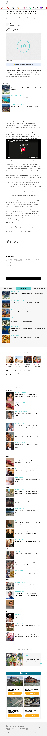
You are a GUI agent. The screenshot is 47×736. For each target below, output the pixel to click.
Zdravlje (33, 7)
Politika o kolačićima (38, 733)
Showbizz (21, 7)
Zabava (43, 7)
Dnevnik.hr (4, 7)
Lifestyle (27, 7)
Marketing (34, 732)
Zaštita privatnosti (32, 733)
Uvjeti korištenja (38, 732)
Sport (15, 7)
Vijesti (10, 7)
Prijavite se (23, 278)
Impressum (30, 732)
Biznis (38, 7)
